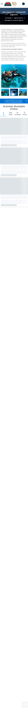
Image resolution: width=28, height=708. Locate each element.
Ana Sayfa (8, 18)
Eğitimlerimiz (18, 18)
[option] (14, 76)
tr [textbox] (23, 3)
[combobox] (23, 4)
